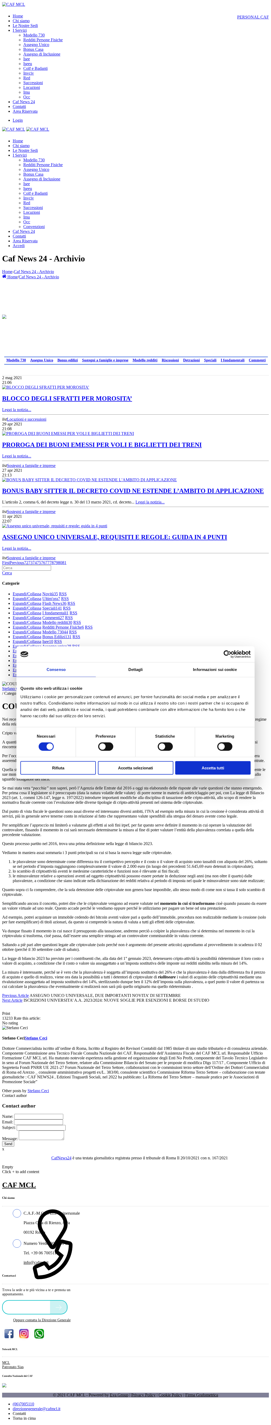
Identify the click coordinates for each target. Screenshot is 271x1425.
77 (47, 562)
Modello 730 (16, 360)
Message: (10, 1138)
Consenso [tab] (56, 669)
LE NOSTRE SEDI (27, 1307)
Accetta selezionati (135, 767)
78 (51, 562)
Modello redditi (145, 360)
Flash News (54, 603)
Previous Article (15, 995)
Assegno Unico (41, 360)
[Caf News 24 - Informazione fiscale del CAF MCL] (4, 315)
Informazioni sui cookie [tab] (215, 669)
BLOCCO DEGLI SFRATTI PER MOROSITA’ (67, 398)
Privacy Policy (143, 1395)
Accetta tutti (213, 767)
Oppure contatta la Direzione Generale (42, 1320)
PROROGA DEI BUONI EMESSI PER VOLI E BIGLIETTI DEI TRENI (102, 444)
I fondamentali (233, 360)
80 (60, 562)
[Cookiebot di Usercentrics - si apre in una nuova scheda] (227, 654)
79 (56, 562)
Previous (17, 562)
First (6, 562)
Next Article (12, 1000)
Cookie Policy (170, 1395)
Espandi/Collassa (27, 594)
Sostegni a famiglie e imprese (105, 360)
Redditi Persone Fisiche (63, 627)
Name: (7, 1116)
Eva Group (119, 1395)
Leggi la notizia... (16, 409)
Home (7, 271)
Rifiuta (58, 767)
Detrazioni (191, 360)
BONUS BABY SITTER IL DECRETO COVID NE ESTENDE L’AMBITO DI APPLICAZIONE (133, 490)
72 (26, 562)
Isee (47, 641)
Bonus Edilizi (56, 636)
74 (35, 562)
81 (64, 562)
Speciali (210, 360)
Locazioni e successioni (26, 419)
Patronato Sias (13, 1367)
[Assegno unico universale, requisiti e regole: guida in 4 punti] (54, 526)
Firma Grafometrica (201, 1395)
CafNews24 (61, 1158)
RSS (63, 594)
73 (30, 562)
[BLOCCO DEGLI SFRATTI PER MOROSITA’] (45, 387)
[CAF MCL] (13, 4)
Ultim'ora (51, 598)
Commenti (257, 360)
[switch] (105, 746)
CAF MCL (19, 1185)
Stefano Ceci (13, 688)
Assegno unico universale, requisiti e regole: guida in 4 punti (114, 537)
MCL (6, 1363)
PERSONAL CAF (253, 17)
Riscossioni (170, 360)
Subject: (9, 1127)
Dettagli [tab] (135, 669)
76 (43, 562)
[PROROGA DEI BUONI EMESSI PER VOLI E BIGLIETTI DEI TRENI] (68, 433)
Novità (50, 594)
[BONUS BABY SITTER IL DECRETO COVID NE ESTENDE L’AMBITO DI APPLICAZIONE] (89, 480)
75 (39, 562)
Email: (7, 1122)
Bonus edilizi (67, 360)
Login (18, 120)
